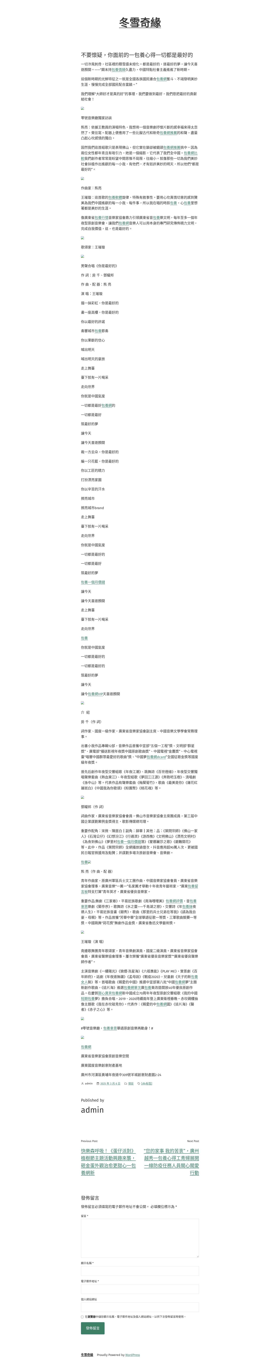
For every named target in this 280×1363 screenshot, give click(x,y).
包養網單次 (132, 988)
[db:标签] (146, 1083)
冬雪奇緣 (140, 23)
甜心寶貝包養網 (110, 993)
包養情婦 (118, 70)
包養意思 (110, 1028)
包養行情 (101, 218)
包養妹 (187, 907)
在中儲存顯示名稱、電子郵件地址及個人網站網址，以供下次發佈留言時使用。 (135, 1317)
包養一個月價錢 (93, 582)
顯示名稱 (87, 1263)
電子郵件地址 (90, 1281)
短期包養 (88, 999)
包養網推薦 (168, 133)
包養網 (161, 79)
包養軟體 (115, 197)
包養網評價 (174, 901)
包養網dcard (156, 757)
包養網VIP (95, 694)
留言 (84, 1216)
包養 (173, 203)
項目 (131, 1083)
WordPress (132, 1355)
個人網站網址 (89, 1299)
